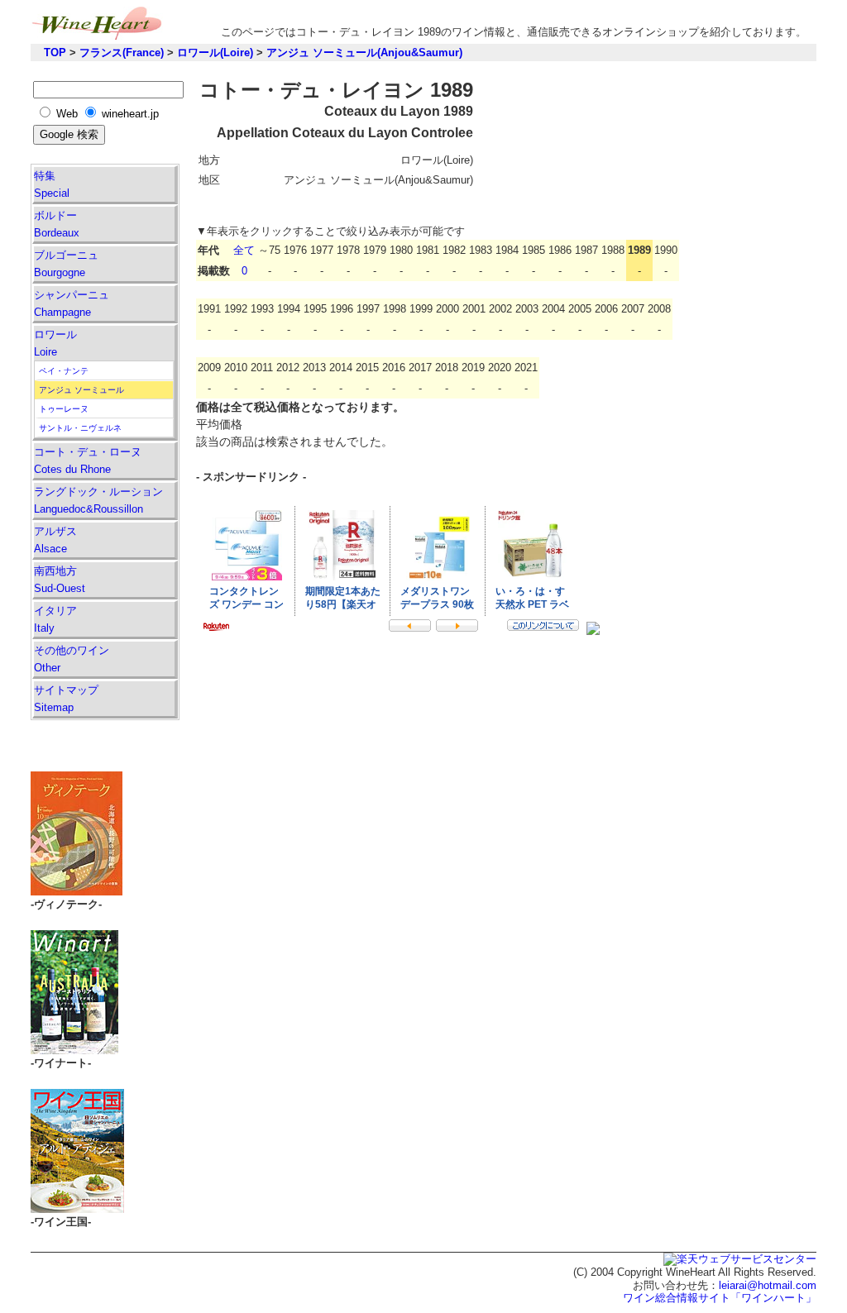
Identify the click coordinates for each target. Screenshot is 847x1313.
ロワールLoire (55, 343)
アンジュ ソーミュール (81, 389)
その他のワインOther (71, 659)
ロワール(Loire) (215, 52)
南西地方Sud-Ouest (59, 579)
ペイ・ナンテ (64, 370)
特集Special (51, 184)
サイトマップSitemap (66, 699)
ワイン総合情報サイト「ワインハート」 (719, 1298)
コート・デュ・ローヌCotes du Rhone (87, 460)
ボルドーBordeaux (56, 224)
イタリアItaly (55, 619)
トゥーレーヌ (64, 408)
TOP (55, 52)
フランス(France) (121, 52)
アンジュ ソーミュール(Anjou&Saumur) (364, 52)
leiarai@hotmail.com (767, 1285)
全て (244, 250)
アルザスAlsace (55, 540)
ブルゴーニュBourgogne (66, 264)
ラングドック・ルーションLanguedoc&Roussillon (98, 500)
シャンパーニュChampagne (71, 303)
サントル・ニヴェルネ (80, 427)
